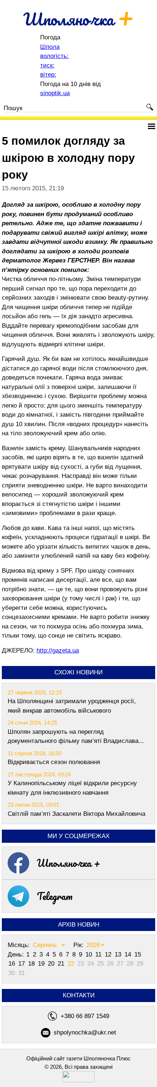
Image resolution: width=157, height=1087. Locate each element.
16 (12, 963)
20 (52, 963)
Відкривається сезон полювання (54, 762)
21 (62, 963)
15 (137, 954)
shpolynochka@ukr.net (85, 1032)
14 (129, 954)
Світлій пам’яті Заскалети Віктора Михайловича (76, 813)
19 (42, 963)
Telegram (55, 896)
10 (89, 954)
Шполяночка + (68, 863)
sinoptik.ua (55, 93)
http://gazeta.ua (58, 650)
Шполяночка (78, 18)
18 (32, 963)
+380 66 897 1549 (85, 1016)
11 (99, 954)
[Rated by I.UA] (78, 1080)
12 (109, 954)
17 (22, 963)
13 (119, 954)
